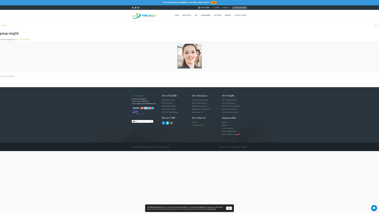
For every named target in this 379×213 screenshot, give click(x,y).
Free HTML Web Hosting (170, 112)
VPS (196, 15)
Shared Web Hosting (168, 100)
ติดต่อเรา (224, 122)
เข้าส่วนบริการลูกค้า (240, 7)
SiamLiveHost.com (151, 147)
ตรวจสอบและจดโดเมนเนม (200, 100)
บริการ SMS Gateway (228, 103)
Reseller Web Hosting (168, 106)
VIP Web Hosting (167, 103)
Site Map (244, 147)
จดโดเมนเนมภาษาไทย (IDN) (200, 109)
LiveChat (217, 7)
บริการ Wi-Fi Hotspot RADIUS (231, 106)
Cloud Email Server (198, 125)
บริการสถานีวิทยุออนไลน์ (229, 100)
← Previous (3, 25)
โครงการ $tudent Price (229, 131)
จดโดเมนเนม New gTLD (199, 106)
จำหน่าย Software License (230, 112)
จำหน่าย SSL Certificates (229, 109)
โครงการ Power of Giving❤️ (231, 134)
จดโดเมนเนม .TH (197, 112)
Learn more (212, 209)
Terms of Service (224, 147)
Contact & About (241, 15)
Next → (376, 25)
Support (226, 7)
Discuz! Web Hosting (168, 109)
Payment (228, 15)
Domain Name (205, 15)
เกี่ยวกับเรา (225, 125)
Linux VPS (195, 122)
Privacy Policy (235, 147)
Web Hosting (186, 15)
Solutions (217, 15)
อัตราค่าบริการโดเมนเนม (199, 103)
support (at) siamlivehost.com (145, 103)
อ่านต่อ (213, 2)
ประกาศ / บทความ (227, 128)
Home (177, 15)
